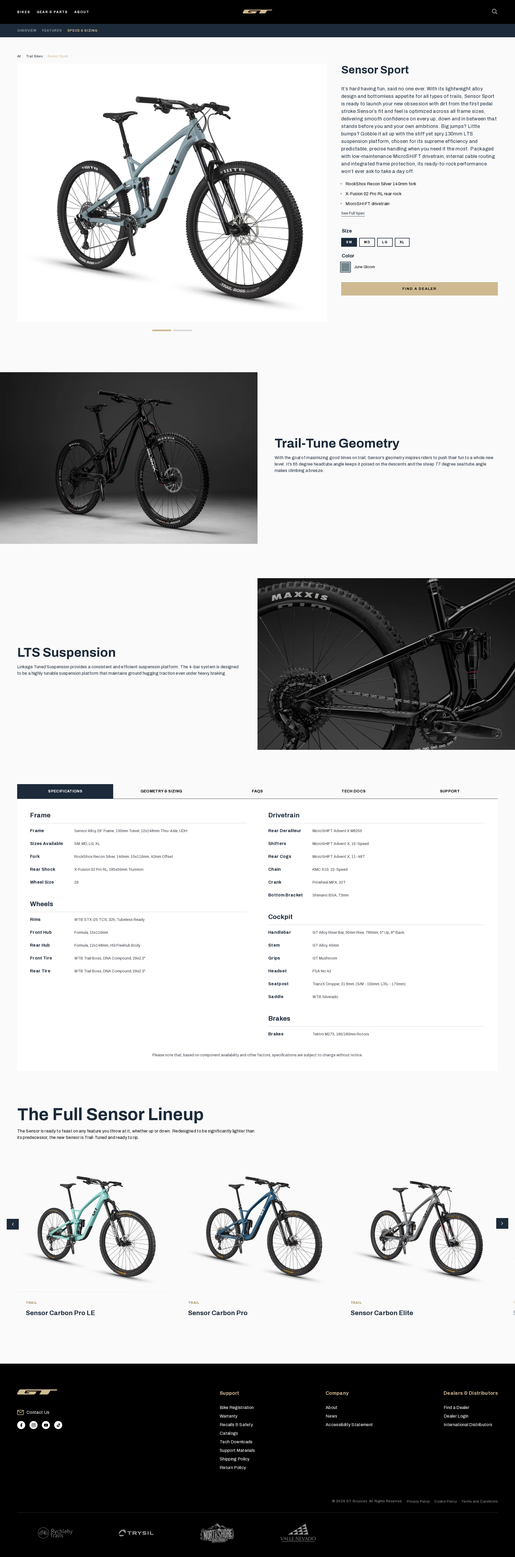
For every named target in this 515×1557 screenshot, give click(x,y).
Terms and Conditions (479, 1501)
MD (367, 242)
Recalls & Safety (236, 1424)
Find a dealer (419, 289)
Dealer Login (456, 1416)
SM (349, 242)
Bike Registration (237, 1407)
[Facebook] (21, 1425)
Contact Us (38, 1412)
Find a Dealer (456, 1407)
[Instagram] (34, 1425)
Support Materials (237, 1450)
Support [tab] (450, 791)
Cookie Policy (445, 1501)
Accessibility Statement (349, 1424)
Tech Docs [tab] (353, 791)
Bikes (23, 12)
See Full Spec (353, 213)
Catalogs (229, 1433)
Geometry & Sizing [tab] (161, 791)
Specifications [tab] (65, 791)
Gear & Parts (52, 12)
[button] (502, 1224)
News (331, 1416)
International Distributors (468, 1424)
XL (402, 242)
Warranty (229, 1416)
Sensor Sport (57, 56)
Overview (27, 30)
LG (385, 242)
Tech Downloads (236, 1442)
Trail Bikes (34, 56)
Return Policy (233, 1467)
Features (52, 30)
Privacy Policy (418, 1501)
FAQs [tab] (257, 791)
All (19, 56)
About (81, 12)
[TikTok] (58, 1425)
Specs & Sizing (82, 30)
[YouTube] (46, 1425)
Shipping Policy (235, 1459)
